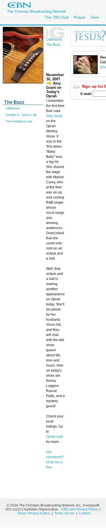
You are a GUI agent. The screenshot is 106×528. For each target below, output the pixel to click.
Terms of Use (64, 513)
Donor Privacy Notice (34, 513)
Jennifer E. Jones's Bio (21, 115)
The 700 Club (56, 17)
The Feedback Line (19, 121)
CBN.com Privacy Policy (79, 509)
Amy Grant (54, 116)
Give (95, 17)
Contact (84, 513)
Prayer (80, 17)
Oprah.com (54, 437)
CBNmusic (13, 108)
